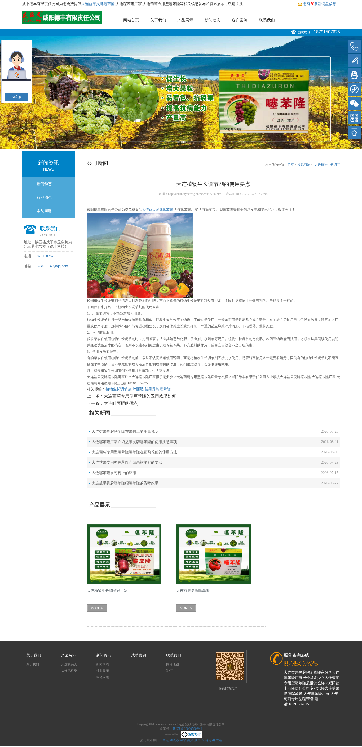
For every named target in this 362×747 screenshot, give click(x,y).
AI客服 (16, 97)
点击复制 (185, 724)
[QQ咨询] (354, 75)
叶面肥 (138, 389)
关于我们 (158, 20)
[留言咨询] (354, 60)
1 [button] (178, 142)
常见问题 (44, 211)
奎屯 (165, 740)
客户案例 (240, 20)
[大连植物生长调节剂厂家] (124, 554)
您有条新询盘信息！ (321, 4)
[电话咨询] (354, 46)
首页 (291, 165)
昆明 (212, 740)
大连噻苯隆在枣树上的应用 (114, 473)
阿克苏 (174, 740)
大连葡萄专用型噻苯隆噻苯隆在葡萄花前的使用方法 (134, 452)
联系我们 (267, 20)
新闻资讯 (103, 655)
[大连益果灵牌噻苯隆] (213, 554)
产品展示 (185, 20)
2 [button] (183, 142)
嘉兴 (190, 740)
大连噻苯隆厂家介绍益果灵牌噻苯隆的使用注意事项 (134, 442)
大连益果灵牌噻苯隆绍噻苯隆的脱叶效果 (125, 483)
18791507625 (327, 32)
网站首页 (131, 20)
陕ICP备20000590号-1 (187, 729)
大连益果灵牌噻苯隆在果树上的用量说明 (125, 431)
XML (169, 671)
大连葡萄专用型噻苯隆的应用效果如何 (140, 396)
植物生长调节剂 (118, 389)
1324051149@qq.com (51, 266)
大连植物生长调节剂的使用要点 (327, 165)
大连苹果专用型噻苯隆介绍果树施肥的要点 (127, 462)
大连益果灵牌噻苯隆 (98, 4)
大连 (219, 740)
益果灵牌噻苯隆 (158, 389)
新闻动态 (212, 20)
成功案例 (138, 655)
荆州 (197, 740)
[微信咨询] (354, 103)
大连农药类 (69, 664)
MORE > (97, 608)
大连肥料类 (69, 671)
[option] (181, 92)
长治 (204, 740)
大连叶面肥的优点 (121, 403)
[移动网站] (354, 117)
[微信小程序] (354, 89)
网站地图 (172, 664)
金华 (183, 740)
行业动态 (44, 197)
